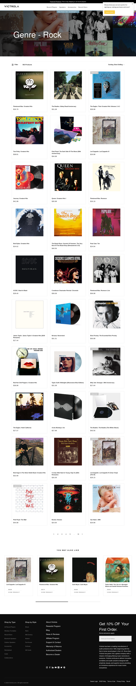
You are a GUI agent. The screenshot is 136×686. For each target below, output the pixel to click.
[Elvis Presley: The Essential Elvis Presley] (106, 314)
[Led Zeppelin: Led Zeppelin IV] (106, 130)
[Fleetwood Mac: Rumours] (106, 177)
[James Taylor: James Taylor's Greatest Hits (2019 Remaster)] (29, 314)
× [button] (132, 4)
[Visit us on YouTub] (56, 668)
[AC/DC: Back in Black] (29, 269)
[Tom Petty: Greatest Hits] (29, 130)
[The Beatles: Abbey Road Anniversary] (68, 85)
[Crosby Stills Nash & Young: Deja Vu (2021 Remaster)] (68, 451)
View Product (14, 592)
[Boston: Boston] (68, 498)
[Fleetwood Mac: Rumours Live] (106, 269)
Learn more (109, 12)
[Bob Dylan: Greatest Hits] (29, 222)
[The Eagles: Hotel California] (29, 406)
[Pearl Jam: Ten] (106, 222)
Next (68, 597)
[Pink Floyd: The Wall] (29, 498)
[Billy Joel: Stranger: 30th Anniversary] (106, 361)
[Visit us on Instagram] (47, 668)
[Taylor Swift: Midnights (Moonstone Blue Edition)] (68, 361)
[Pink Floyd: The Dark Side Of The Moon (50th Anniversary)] (68, 130)
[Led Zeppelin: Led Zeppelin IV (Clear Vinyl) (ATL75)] (106, 451)
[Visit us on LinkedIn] (53, 668)
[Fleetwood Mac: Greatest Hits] (29, 85)
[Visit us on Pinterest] (64, 668)
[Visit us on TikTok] (58, 668)
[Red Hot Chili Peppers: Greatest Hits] (29, 361)
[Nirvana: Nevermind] (68, 314)
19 (78, 534)
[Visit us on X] (61, 668)
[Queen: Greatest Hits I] (68, 177)
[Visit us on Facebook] (50, 668)
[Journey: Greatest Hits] (29, 177)
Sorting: (115, 64)
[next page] (82, 534)
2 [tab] (84, 601)
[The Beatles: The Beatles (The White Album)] (106, 406)
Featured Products (55, 2)
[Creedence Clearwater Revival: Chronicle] (68, 269)
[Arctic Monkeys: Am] (68, 406)
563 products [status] (27, 64)
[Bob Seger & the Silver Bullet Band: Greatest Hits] (29, 451)
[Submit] (130, 638)
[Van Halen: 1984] (106, 498)
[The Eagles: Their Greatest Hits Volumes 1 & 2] (106, 85)
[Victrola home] (11, 7)
